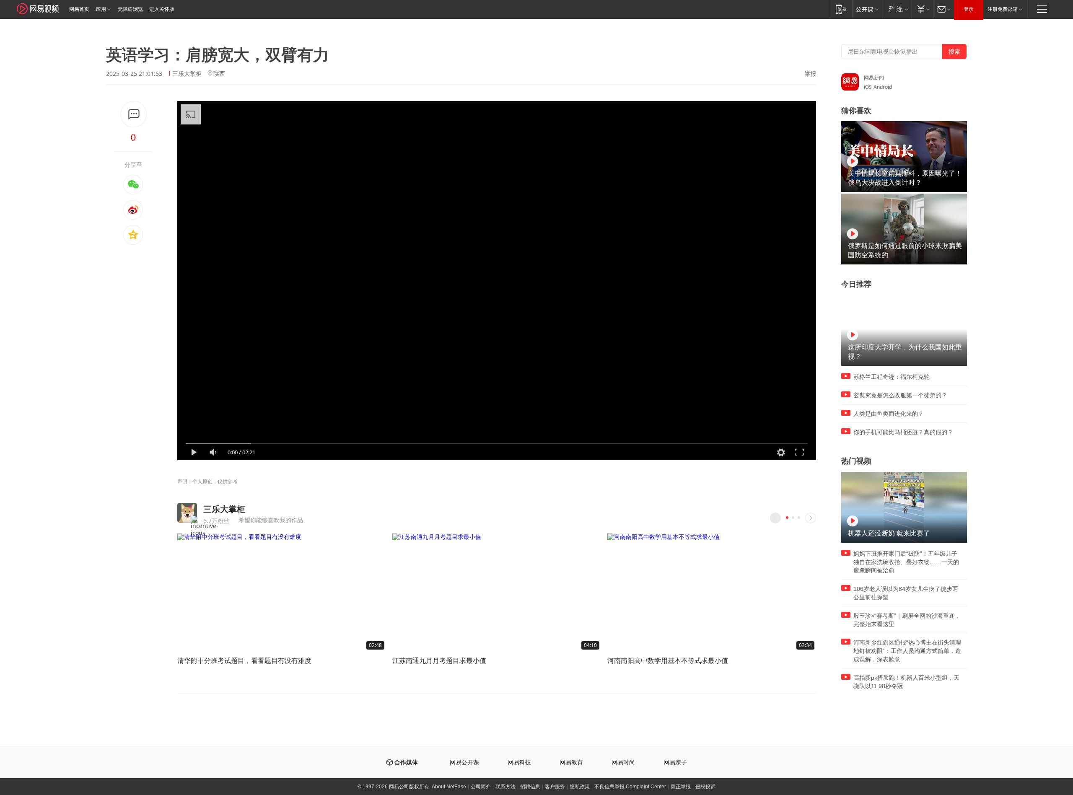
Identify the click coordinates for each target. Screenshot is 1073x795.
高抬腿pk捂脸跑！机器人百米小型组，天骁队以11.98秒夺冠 (906, 681)
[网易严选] (897, 9)
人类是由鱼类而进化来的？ (888, 413)
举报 (810, 74)
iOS (868, 87)
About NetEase (449, 787)
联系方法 (505, 787)
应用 (101, 9)
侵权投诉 (705, 787)
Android (882, 87)
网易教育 (571, 762)
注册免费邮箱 (1002, 9)
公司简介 (481, 787)
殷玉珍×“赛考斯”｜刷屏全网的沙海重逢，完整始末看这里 (907, 619)
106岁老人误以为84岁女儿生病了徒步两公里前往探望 (905, 593)
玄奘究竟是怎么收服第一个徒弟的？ (900, 395)
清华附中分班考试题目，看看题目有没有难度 (244, 660)
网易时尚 (623, 762)
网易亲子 (675, 762)
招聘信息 (530, 787)
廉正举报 (681, 787)
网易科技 (519, 762)
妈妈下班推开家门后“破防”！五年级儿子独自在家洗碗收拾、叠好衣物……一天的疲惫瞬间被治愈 (906, 562)
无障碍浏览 (130, 9)
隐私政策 (580, 787)
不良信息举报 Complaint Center (630, 787)
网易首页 (79, 9)
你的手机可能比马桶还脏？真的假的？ (903, 432)
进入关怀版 (161, 9)
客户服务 (555, 787)
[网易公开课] (867, 9)
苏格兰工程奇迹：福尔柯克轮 (891, 376)
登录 (969, 9)
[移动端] (841, 9)
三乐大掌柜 (187, 74)
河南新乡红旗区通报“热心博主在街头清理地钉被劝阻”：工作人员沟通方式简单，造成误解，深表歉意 (907, 651)
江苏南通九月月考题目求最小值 (439, 660)
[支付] (922, 9)
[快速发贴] (133, 114)
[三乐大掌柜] (187, 513)
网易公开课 (464, 762)
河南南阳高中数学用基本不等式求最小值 (667, 660)
